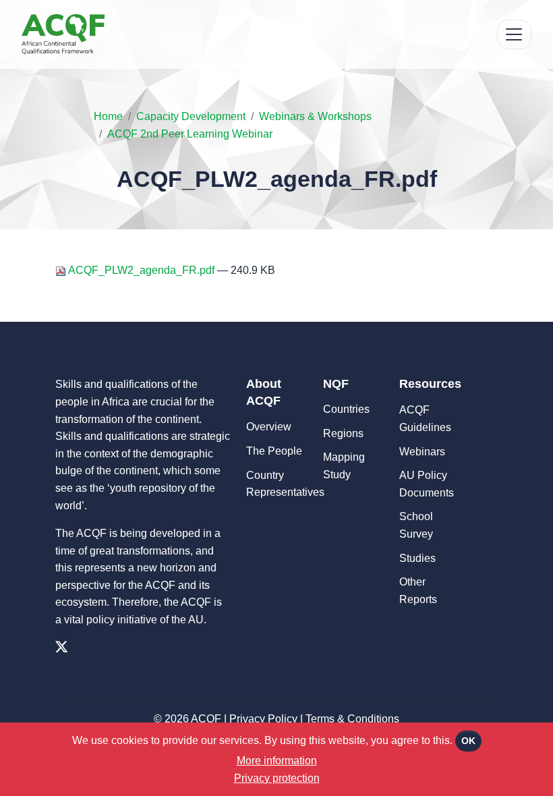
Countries (346, 409)
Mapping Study (344, 465)
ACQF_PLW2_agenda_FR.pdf (141, 270)
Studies (417, 558)
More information (277, 760)
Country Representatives (278, 484)
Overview (268, 426)
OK (468, 740)
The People (274, 451)
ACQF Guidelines (425, 418)
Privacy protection (277, 778)
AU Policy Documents (426, 484)
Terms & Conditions (352, 718)
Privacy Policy (263, 718)
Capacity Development (190, 116)
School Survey (416, 525)
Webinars (422, 451)
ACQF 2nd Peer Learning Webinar (189, 134)
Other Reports (418, 590)
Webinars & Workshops (315, 116)
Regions (343, 433)
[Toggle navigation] (514, 35)
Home (108, 116)
